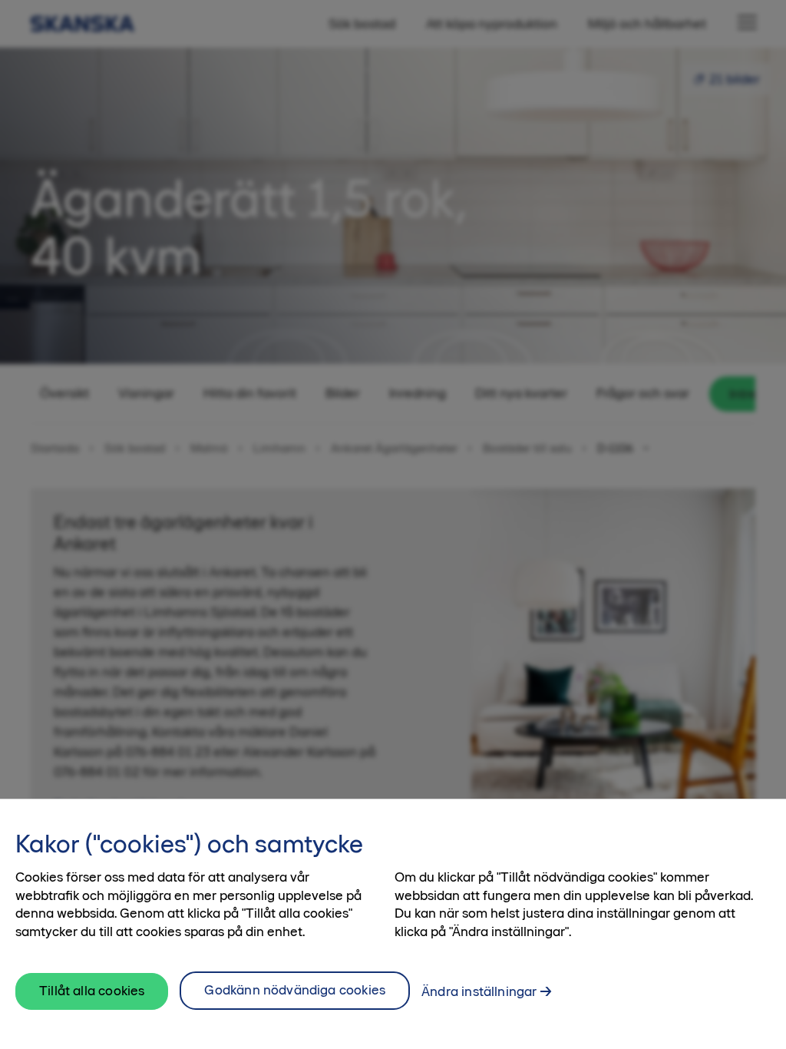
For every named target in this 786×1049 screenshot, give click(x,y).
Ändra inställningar (479, 991)
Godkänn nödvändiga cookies (294, 989)
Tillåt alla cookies (91, 990)
